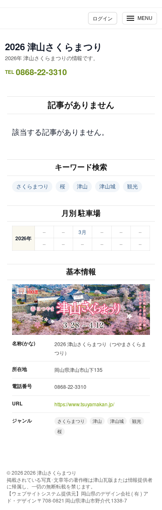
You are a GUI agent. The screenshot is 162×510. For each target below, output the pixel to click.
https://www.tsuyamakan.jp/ (84, 404)
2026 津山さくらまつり (54, 46)
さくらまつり (32, 186)
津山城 (107, 186)
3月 (82, 231)
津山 (82, 186)
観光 (132, 186)
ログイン (103, 18)
